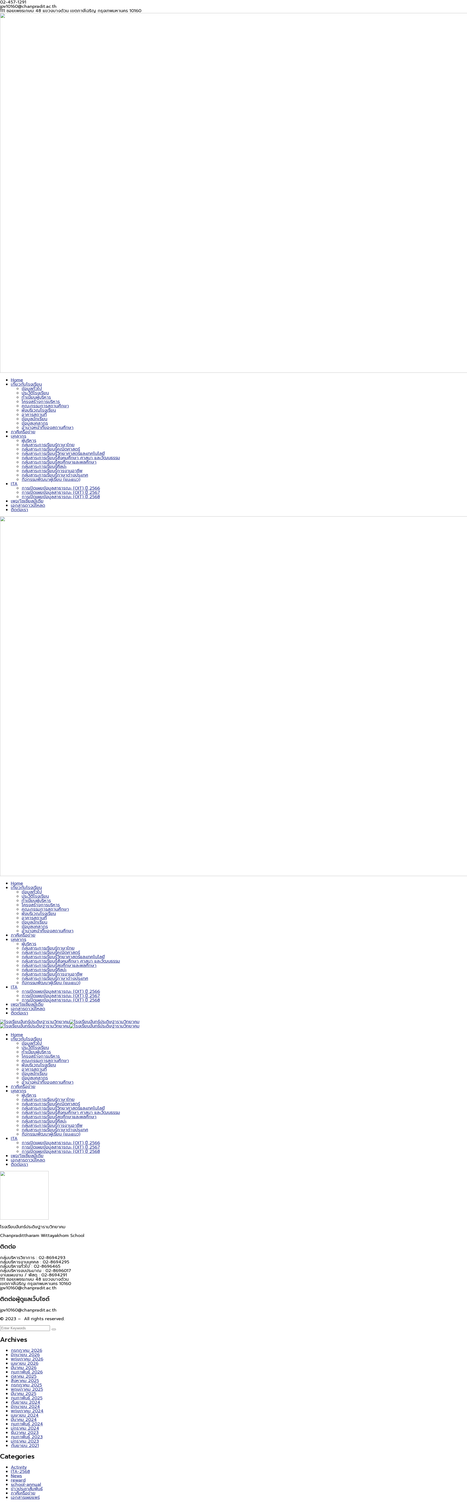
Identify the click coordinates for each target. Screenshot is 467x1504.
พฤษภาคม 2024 (27, 1411)
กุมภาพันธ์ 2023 (27, 1437)
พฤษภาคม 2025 (27, 1389)
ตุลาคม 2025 (23, 1376)
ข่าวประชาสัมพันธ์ (27, 1489)
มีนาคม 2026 (23, 1368)
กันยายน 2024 (25, 1402)
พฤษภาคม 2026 (27, 1359)
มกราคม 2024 (25, 1428)
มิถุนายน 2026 (25, 1355)
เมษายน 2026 (24, 1363)
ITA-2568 (20, 1471)
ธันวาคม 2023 (25, 1432)
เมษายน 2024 (25, 1415)
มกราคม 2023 (25, 1441)
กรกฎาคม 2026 (26, 1350)
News (16, 1476)
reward (18, 1480)
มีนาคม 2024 (24, 1419)
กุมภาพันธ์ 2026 (27, 1372)
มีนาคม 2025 (23, 1393)
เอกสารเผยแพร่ (25, 1497)
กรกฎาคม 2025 (26, 1385)
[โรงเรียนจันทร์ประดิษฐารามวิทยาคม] (35, 1022)
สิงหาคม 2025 (25, 1380)
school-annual (26, 1484)
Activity (19, 1467)
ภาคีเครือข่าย (23, 1493)
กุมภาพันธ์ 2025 (26, 1398)
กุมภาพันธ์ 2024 (27, 1424)
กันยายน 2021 (25, 1445)
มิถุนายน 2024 (25, 1406)
